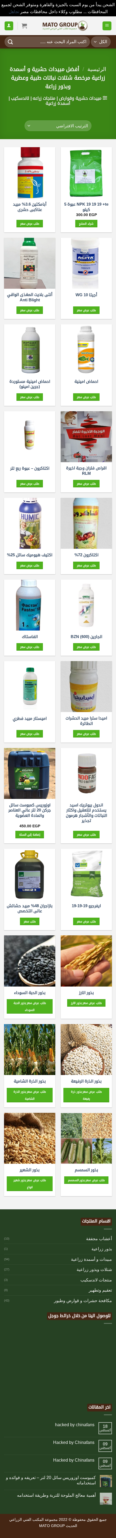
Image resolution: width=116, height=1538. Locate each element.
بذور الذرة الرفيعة (86, 1081)
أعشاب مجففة (99, 1238)
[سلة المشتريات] (24, 26)
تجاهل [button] (14, 11)
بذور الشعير (30, 1170)
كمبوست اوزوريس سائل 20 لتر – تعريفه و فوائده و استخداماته (51, 1480)
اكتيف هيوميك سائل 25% (29, 555)
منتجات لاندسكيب (96, 1280)
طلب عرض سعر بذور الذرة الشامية (29, 1095)
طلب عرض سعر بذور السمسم (86, 1180)
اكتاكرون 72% (86, 555)
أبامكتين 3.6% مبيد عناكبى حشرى (29, 207)
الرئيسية (96, 69)
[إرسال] (10, 42)
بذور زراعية (101, 1249)
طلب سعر (30, 921)
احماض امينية (86, 381)
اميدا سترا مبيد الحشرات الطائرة (86, 721)
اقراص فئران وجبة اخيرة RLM (86, 471)
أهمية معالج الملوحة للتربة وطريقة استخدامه (56, 1495)
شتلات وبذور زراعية (94, 1269)
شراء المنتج (86, 223)
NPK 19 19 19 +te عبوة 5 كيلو (86, 207)
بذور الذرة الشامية (30, 1081)
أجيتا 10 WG (86, 294)
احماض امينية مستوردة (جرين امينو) (29, 384)
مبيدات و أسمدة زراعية (91, 1259)
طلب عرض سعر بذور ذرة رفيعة (86, 1095)
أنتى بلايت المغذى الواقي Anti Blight (29, 297)
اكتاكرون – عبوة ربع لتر (29, 468)
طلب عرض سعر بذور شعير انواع (29, 1183)
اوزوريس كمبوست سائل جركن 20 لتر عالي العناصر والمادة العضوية (29, 810)
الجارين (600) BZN (86, 636)
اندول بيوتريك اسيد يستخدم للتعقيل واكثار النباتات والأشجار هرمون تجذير (86, 813)
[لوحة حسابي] (9, 25)
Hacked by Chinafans (73, 1442)
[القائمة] (107, 25)
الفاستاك (30, 636)
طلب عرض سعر (29, 223)
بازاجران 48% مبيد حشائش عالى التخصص (30, 908)
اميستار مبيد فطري (30, 718)
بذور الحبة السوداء (30, 992)
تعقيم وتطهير (100, 1290)
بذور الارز (86, 992)
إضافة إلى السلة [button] (29, 834)
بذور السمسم (86, 1170)
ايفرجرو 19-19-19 (86, 905)
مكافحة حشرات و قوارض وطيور (83, 1300)
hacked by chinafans (74, 1424)
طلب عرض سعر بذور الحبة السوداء (29, 1006)
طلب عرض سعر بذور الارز (86, 1003)
